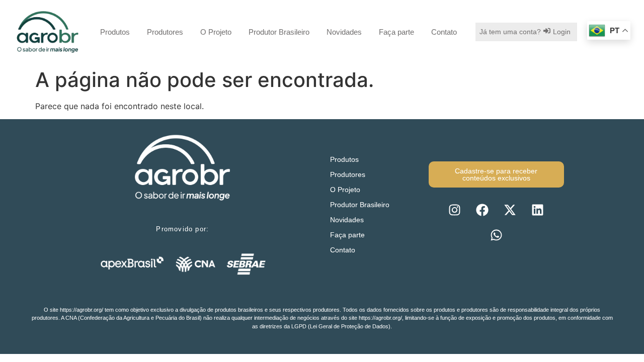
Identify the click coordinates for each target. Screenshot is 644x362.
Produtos (115, 32)
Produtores (165, 32)
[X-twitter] (510, 210)
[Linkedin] (537, 210)
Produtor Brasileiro (279, 32)
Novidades (344, 32)
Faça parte (396, 32)
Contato (444, 32)
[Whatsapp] (496, 235)
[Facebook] (482, 210)
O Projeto (215, 32)
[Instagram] (454, 210)
